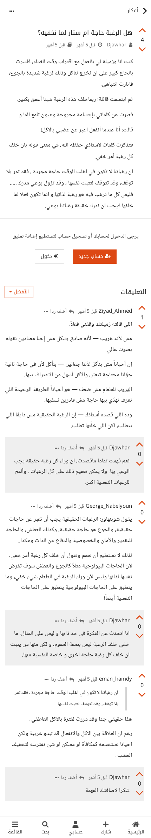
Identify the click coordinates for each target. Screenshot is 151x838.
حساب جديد (92, 256)
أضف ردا (59, 312)
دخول (47, 256)
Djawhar (116, 45)
